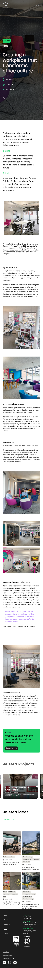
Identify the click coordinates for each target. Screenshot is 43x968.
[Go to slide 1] (11, 229)
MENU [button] (38, 5)
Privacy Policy (6, 952)
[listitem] (20, 786)
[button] (37, 5)
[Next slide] (37, 786)
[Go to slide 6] (28, 229)
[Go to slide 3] (18, 229)
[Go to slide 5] (25, 229)
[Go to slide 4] (21, 229)
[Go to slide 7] (32, 229)
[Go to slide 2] (14, 229)
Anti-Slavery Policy (7, 955)
